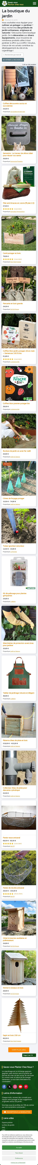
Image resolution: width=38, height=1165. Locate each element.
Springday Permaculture (17, 211)
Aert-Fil (12, 846)
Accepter (19, 1147)
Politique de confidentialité (18, 1162)
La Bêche (12, 601)
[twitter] (9, 1087)
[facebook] (4, 1087)
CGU (3, 1130)
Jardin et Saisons (15, 457)
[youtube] (20, 1087)
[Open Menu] (34, 3)
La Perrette (13, 552)
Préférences (19, 1158)
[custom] (26, 1087)
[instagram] (15, 1087)
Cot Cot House (14, 309)
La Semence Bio (14, 362)
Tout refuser (19, 1153)
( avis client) (18, 209)
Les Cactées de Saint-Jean (17, 111)
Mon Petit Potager (15, 262)
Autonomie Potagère (16, 161)
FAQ (3, 1127)
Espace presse (7, 1122)
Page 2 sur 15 (28, 1055)
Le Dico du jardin (8, 1125)
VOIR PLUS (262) (19, 1050)
